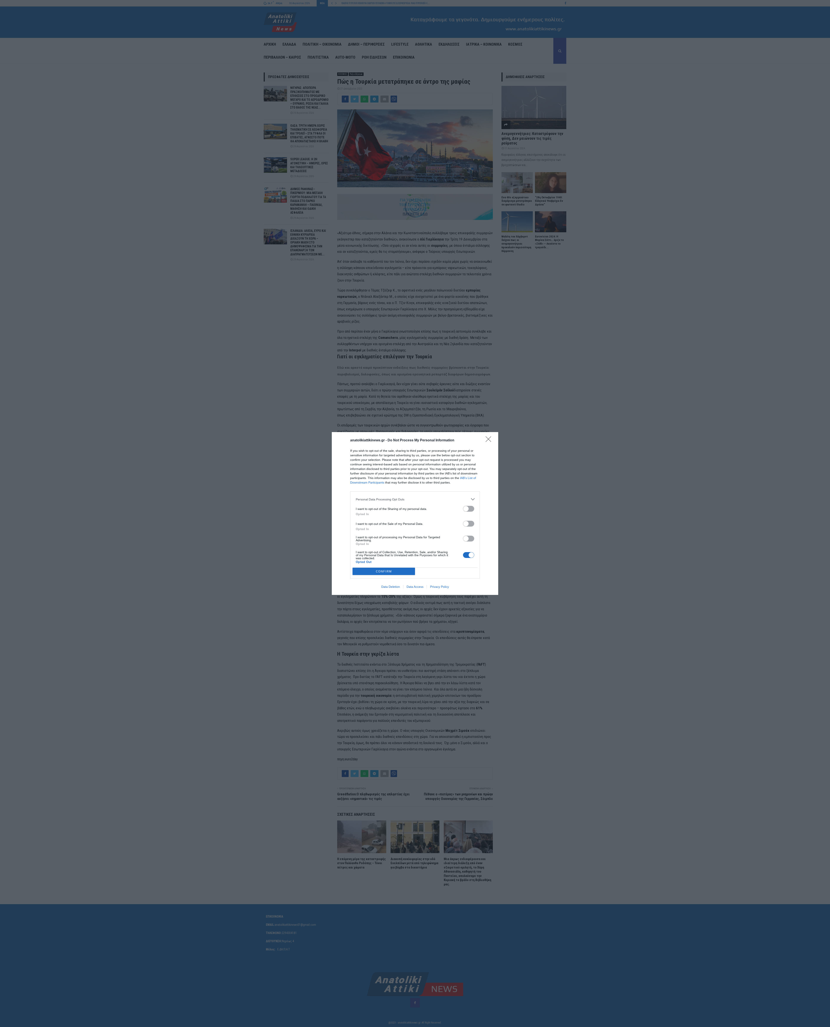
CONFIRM (384, 571)
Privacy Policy (439, 586)
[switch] (468, 509)
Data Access (415, 586)
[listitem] (415, 499)
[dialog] (415, 513)
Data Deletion (390, 586)
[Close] (490, 440)
